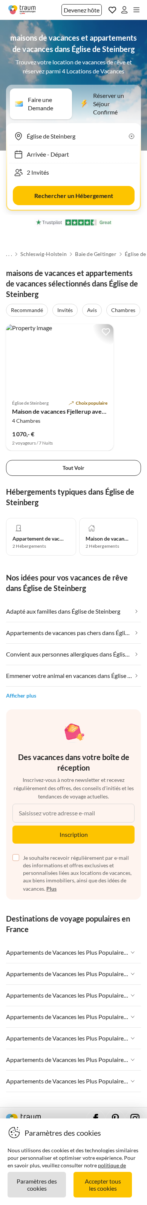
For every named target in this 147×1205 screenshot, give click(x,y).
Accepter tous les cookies (103, 1185)
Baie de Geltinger (95, 254)
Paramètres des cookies (37, 1185)
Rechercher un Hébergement (73, 195)
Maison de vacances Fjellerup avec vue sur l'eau (75, 411)
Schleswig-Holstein (43, 254)
